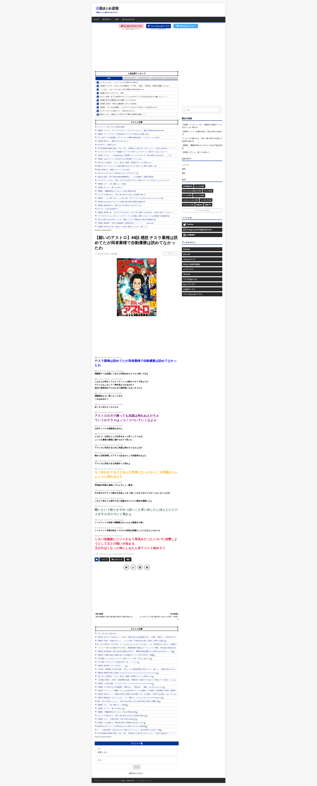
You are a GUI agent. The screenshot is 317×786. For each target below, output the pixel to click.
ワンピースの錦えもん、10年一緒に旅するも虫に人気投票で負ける (121, 194)
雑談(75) (208, 205)
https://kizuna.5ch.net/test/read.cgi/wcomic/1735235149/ (117, 554)
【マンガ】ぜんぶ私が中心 (106, 633)
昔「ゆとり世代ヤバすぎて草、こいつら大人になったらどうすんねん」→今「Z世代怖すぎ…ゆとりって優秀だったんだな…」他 (143, 644)
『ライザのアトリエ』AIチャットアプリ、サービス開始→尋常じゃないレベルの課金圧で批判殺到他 (133, 216)
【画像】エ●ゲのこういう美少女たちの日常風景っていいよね (119, 159)
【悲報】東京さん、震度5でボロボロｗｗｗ (113, 141)
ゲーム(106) (187, 195)
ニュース (185, 165)
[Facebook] (140, 567)
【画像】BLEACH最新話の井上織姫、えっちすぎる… (118, 100)
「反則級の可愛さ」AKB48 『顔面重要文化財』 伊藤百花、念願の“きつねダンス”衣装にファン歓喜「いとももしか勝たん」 (141, 680)
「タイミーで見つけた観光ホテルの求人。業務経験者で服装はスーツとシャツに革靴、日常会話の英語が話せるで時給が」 (141, 648)
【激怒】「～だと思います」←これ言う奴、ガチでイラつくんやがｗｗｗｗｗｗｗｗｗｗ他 (130, 198)
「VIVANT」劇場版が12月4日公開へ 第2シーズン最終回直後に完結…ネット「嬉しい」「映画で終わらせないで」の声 (139, 669)
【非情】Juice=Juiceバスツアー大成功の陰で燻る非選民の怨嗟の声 (121, 202)
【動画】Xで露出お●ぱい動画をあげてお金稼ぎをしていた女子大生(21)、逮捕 (125, 655)
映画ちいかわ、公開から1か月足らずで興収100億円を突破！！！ (122, 114)
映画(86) (199, 205)
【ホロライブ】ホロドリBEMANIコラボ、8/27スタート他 (117, 173)
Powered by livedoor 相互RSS (103, 230)
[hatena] (133, 567)
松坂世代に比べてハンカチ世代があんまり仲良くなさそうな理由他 (121, 726)
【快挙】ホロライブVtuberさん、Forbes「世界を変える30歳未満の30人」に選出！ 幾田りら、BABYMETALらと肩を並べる (141, 637)
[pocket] (147, 567)
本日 (109, 78)
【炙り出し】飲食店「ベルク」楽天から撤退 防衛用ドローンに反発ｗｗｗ (124, 162)
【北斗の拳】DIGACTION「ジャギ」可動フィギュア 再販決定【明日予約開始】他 (126, 219)
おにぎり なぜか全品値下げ (107, 209)
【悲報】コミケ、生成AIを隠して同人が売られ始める (116, 719)
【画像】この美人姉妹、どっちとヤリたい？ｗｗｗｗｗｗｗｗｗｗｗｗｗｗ (124, 683)
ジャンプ (104, 559)
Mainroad (130, 780)
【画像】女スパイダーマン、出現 (111, 93)
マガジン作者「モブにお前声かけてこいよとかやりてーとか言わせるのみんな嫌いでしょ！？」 (134, 97)
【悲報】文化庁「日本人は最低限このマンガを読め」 (118, 104)
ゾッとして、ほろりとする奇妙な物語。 (111, 127)
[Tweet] (126, 567)
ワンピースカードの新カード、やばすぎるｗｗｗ (117, 111)
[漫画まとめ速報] (107, 10)
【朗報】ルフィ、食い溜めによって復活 (111, 184)
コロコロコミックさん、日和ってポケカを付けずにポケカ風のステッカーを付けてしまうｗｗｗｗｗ (133, 180)
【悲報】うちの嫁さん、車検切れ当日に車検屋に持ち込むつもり (120, 723)
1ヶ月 (164, 78)
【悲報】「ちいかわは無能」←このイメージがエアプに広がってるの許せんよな (128, 107)
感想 (115, 254)
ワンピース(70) (188, 205)
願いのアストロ (117, 559)
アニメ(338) (208, 191)
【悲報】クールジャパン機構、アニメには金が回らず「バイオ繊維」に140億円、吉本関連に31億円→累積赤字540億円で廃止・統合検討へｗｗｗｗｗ (151, 690)
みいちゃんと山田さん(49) (192, 191)
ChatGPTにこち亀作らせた (106, 145)
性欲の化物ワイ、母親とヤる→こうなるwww (113, 170)
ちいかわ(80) (199, 186)
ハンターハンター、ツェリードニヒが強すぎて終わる (118, 82)
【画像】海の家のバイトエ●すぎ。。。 (111, 666)
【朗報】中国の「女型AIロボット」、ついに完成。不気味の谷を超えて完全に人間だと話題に (130, 641)
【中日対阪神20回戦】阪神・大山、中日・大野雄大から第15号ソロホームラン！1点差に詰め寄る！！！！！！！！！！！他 (142, 148)
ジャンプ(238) (199, 195)
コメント (170, 253)
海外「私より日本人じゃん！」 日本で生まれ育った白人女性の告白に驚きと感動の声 (128, 701)
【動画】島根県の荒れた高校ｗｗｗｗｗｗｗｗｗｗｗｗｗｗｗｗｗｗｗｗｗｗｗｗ (127, 673)
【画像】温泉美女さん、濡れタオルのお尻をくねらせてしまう (119, 205)
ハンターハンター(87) (190, 200)
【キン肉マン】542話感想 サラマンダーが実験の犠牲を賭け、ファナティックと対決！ (129, 137)
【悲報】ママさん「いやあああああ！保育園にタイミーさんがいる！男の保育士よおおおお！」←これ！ (135, 155)
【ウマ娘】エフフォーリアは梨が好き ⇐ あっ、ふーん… (117, 662)
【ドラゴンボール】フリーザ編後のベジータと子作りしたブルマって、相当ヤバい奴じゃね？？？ (132, 152)
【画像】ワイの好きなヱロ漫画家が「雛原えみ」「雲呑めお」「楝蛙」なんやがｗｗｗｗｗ (130, 687)
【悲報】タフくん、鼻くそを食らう (110, 187)
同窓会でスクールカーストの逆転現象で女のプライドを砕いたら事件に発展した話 (127, 166)
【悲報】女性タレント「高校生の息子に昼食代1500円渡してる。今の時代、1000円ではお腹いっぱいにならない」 (138, 694)
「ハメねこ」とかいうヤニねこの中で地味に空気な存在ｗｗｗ (122, 89)
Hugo (123, 780)
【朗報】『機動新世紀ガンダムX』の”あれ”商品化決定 (116, 191)
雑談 (183, 173)
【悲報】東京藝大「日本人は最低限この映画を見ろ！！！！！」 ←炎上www (125, 223)
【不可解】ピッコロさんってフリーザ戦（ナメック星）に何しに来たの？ (123, 658)
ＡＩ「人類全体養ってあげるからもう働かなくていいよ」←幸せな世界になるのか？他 (128, 730)
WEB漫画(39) (187, 186)
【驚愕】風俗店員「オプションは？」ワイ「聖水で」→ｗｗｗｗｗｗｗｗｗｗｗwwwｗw (129, 698)
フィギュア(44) (206, 200)
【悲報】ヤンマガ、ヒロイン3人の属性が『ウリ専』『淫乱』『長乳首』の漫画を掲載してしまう (134, 86)
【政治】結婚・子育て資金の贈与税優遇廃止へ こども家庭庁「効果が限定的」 (126, 177)
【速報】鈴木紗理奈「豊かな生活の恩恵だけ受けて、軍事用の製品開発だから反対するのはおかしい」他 (135, 651)
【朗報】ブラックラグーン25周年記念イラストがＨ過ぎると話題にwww (123, 134)
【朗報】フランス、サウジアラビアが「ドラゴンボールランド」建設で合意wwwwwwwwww (130, 130)
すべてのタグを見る (202, 210)
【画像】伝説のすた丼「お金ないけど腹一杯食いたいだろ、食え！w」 (122, 227)
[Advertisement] (158, 51)
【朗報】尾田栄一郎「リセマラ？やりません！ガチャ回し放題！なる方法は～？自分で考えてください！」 (135, 212)
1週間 (137, 78)
